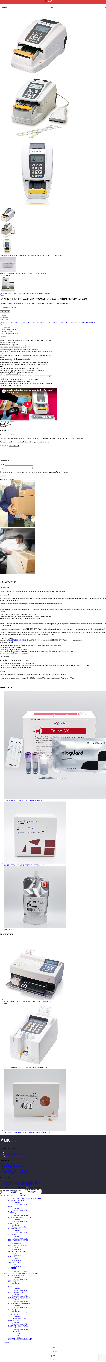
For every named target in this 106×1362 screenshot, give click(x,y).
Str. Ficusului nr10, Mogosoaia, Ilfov (16, 1153)
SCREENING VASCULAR (17, 1245)
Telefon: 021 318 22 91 (12, 1154)
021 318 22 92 (23, 640)
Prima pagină (4, 255)
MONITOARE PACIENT (17, 1251)
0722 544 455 (35, 640)
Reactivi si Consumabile (20, 1272)
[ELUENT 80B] (35, 928)
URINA (11, 1212)
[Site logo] (53, 11)
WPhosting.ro (35, 1187)
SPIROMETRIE (13, 1262)
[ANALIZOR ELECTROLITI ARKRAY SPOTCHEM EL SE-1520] (35, 1066)
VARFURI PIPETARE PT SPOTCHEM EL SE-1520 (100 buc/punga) (23, 273)
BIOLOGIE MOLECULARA (18, 1326)
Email (2, 468)
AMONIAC (12, 1234)
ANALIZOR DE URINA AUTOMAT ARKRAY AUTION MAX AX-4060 (25, 293)
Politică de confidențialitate (13, 1166)
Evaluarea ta (4, 445)
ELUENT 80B (9, 930)
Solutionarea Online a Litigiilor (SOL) (16, 1170)
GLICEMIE (12, 1268)
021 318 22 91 (13, 640)
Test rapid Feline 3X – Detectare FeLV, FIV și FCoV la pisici (24, 800)
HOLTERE (12, 1257)
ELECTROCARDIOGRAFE (18, 1240)
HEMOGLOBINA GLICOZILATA (20, 1217)
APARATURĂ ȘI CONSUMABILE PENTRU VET (63, 322)
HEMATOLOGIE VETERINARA (20, 1303)
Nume (2, 464)
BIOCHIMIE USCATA (16, 1201)
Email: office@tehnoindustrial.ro (14, 1156)
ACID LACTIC (13, 1223)
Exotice (19, 1337)
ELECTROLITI (13, 1206)
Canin (18, 1333)
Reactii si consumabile (19, 1290)
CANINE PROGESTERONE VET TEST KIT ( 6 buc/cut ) (24, 865)
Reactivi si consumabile (20, 1204)
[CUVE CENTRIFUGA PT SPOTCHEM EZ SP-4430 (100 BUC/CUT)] (35, 1130)
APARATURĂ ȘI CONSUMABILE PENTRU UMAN (28, 255)
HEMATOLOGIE (14, 1229)
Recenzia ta (4, 461)
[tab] (7, 328)
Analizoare (16, 1203)
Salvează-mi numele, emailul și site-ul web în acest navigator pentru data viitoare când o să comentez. (35, 472)
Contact (6, 1174)
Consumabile (16, 1244)
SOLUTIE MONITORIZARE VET (20, 1339)
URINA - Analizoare (55, 255)
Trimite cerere (5, 311)
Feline (19, 1335)
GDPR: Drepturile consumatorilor (15, 1172)
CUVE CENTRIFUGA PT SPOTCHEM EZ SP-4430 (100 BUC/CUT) (28, 1132)
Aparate (15, 1242)
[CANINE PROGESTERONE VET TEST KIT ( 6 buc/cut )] (35, 863)
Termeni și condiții (10, 1164)
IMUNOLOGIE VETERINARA (19, 1298)
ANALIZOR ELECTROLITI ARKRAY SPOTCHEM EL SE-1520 (26, 1068)
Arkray (2, 295)
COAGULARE (13, 1320)
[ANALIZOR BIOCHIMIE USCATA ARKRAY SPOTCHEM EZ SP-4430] (35, 999)
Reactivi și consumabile (20, 1330)
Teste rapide (16, 1331)
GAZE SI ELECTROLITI (17, 1292)
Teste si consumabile (19, 1227)
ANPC (6, 1168)
